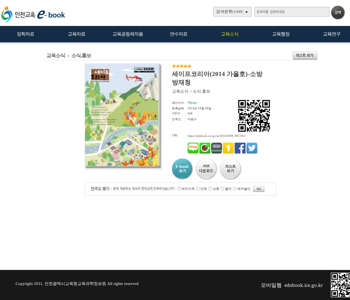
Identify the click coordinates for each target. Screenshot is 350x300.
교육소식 (229, 34)
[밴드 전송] (216, 152)
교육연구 (331, 34)
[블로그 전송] (193, 152)
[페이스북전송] (240, 152)
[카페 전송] (204, 152)
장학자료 (25, 34)
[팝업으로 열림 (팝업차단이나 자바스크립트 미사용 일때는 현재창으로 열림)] (122, 165)
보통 (216, 189)
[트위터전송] (251, 152)
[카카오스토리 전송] (228, 152)
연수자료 (178, 34)
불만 (228, 189)
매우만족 (188, 189)
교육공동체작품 (127, 34)
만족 (203, 189)
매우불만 (243, 189)
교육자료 (76, 34)
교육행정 (281, 34)
